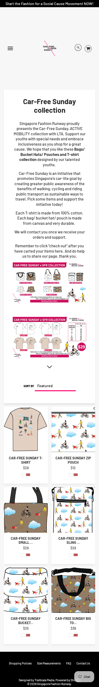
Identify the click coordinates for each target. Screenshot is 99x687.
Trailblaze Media (44, 680)
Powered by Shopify (68, 680)
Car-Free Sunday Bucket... (26, 620)
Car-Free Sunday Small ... (26, 540)
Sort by (29, 386)
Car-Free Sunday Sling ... (73, 540)
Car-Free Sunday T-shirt (26, 460)
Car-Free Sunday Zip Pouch (73, 460)
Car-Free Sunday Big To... (73, 620)
